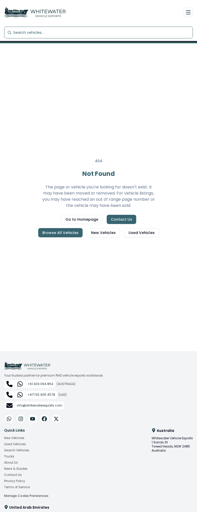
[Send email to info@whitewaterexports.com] (9, 405)
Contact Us (121, 219)
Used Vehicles (142, 232)
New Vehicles (103, 232)
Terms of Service (17, 487)
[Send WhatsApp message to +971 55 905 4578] (20, 395)
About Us (11, 463)
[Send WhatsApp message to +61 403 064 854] (20, 384)
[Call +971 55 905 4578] (9, 395)
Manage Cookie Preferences (26, 496)
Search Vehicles (16, 450)
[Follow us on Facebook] (44, 419)
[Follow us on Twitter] (56, 419)
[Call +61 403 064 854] (9, 384)
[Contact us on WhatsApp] (9, 419)
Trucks (9, 456)
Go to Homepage (81, 219)
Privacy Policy (14, 481)
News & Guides (15, 469)
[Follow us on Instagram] (21, 419)
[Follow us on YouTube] (32, 419)
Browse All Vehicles (60, 232)
